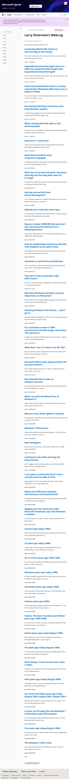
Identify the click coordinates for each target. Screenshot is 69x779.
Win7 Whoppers (32, 442)
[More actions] (66, 30)
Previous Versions (16, 775)
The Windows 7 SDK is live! (38, 742)
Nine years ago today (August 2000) (42, 679)
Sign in (65, 14)
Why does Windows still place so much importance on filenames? (44, 294)
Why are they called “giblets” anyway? (44, 413)
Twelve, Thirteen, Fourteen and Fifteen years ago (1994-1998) (44, 617)
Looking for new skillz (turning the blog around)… (42, 458)
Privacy (39, 775)
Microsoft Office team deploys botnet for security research (45, 363)
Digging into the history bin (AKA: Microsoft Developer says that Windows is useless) (44, 511)
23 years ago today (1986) (37, 543)
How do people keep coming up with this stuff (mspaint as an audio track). (45, 245)
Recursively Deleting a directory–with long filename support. (44, 107)
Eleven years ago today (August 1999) (43, 633)
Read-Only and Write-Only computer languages (38, 156)
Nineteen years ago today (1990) (41, 572)
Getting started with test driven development (37, 193)
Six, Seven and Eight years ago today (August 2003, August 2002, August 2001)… (46, 695)
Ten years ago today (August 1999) (42, 647)
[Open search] (60, 14)
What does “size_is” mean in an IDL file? (44, 347)
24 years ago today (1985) (37, 528)
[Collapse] (20, 28)
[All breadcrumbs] (25, 30)
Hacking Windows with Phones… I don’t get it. (44, 311)
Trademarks (14, 778)
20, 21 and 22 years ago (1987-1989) (42, 557)
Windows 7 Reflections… (36, 428)
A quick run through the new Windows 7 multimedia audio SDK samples (45, 712)
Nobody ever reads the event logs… (42, 209)
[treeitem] (11, 35)
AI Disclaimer (5, 775)
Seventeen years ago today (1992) (41, 586)
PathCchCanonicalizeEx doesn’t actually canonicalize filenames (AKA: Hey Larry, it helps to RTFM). (45, 89)
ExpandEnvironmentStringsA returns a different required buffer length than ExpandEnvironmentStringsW (44, 69)
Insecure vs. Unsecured (36, 140)
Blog (24, 775)
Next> (26, 757)
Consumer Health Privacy (51, 775)
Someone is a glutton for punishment (43, 261)
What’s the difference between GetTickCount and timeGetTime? (41, 493)
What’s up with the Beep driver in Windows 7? (41, 397)
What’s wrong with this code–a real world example (42, 124)
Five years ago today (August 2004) (42, 728)
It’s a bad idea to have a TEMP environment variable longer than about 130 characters (45, 330)
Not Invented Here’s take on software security (39, 380)
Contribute (32, 775)
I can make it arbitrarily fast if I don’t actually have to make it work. (43, 475)
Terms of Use (5, 778)
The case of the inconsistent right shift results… (41, 277)
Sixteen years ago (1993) (36, 601)
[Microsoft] (3, 15)
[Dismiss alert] (65, 3)
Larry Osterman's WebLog (36, 30)
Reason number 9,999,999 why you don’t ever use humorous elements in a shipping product (45, 227)
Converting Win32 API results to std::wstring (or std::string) (40, 50)
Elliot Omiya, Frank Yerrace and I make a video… (44, 663)
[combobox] (11, 31)
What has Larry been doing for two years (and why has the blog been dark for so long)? (45, 175)
